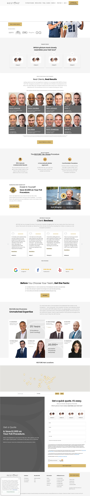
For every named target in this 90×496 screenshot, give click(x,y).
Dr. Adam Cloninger (60, 479)
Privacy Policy (51, 451)
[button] (47, 384)
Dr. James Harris (66, 309)
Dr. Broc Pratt (59, 486)
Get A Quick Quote (67, 465)
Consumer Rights (72, 484)
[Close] (19, 479)
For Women (26, 481)
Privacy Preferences (10, 491)
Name (50, 422)
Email (50, 431)
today (64, 287)
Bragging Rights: (11, 28)
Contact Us (49, 483)
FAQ (35, 479)
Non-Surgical (26, 479)
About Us (48, 485)
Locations (48, 479)
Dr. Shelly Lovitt (59, 481)
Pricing (48, 478)
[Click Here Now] (18, 61)
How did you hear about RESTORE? (55, 440)
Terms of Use (84, 450)
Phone (50, 427)
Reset (62, 393)
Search (57, 393)
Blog (35, 481)
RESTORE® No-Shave (42, 154)
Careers (48, 481)
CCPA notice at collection (62, 456)
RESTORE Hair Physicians (18, 309)
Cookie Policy (71, 481)
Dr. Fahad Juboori (60, 485)
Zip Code (50, 436)
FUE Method (26, 478)
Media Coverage (37, 478)
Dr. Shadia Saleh (60, 483)
